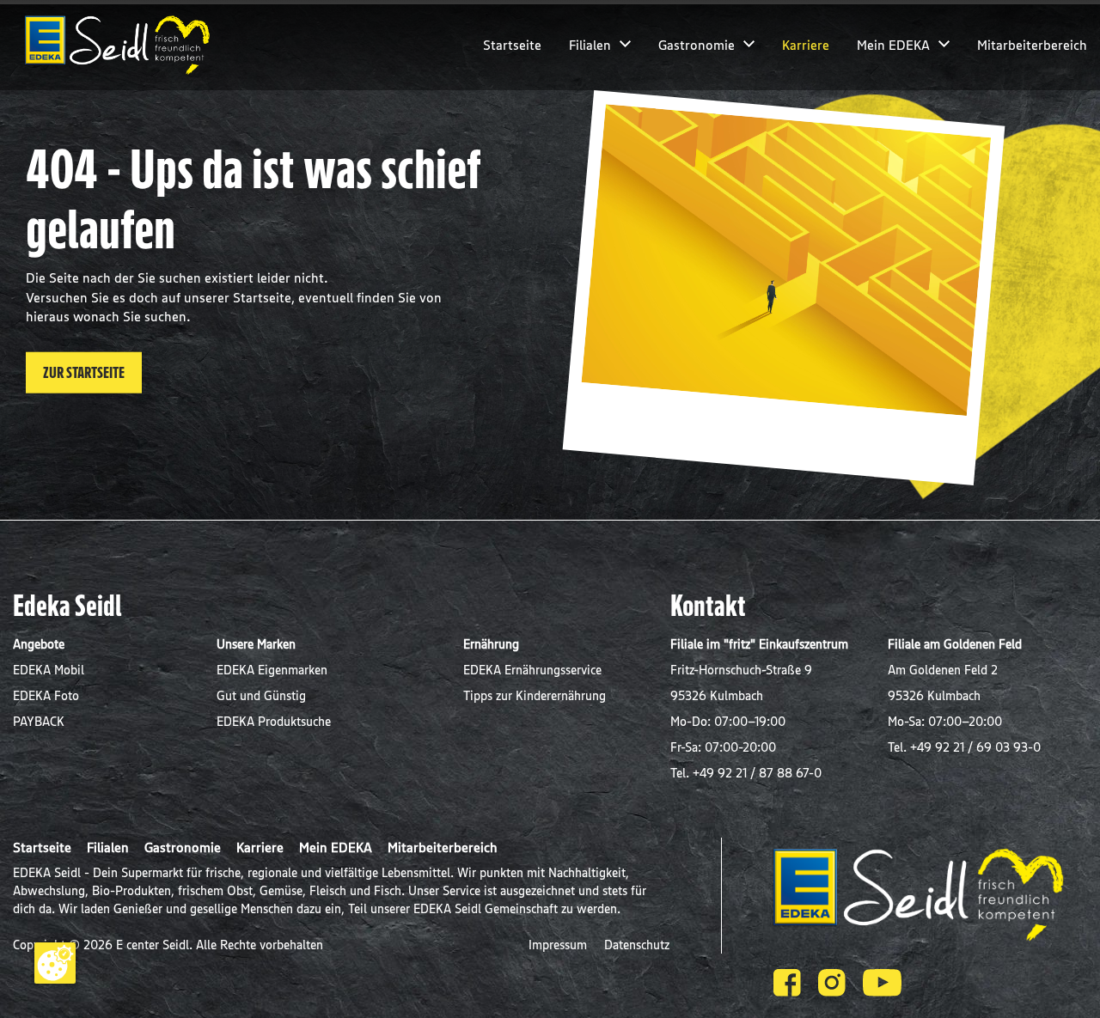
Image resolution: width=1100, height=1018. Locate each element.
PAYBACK (38, 721)
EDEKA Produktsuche (274, 721)
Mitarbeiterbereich (1032, 44)
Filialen (590, 44)
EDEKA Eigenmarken (272, 669)
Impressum (559, 944)
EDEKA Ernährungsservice (532, 669)
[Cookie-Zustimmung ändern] (55, 963)
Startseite (512, 44)
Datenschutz (636, 944)
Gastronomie (696, 44)
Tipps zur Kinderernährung (534, 695)
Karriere (805, 44)
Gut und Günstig (261, 695)
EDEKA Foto (46, 695)
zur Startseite (84, 372)
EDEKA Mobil (48, 669)
